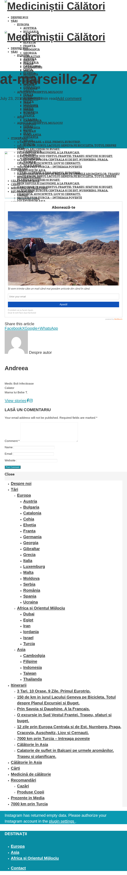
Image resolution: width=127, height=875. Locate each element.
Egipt (27, 130)
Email (8, 453)
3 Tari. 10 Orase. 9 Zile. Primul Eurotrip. (48, 142)
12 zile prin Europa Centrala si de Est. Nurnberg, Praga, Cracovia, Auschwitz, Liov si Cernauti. (62, 161)
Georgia (30, 53)
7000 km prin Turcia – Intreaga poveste (49, 166)
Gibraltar (31, 56)
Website (10, 460)
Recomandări (23, 780)
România (30, 112)
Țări (14, 21)
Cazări (23, 786)
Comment (12, 441)
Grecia (28, 91)
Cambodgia (34, 655)
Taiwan (29, 673)
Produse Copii (30, 792)
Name (9, 447)
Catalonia (32, 66)
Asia (20, 148)
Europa (23, 24)
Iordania (30, 137)
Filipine (30, 661)
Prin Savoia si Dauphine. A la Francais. (48, 152)
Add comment (69, 98)
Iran (27, 133)
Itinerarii (19, 138)
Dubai (28, 126)
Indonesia (32, 667)
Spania (29, 116)
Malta (28, 101)
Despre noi (19, 17)
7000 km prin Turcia (29, 804)
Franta (29, 46)
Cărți (15, 768)
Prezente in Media (27, 798)
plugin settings (62, 821)
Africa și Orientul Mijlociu (40, 92)
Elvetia (29, 525)
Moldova (30, 105)
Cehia (28, 69)
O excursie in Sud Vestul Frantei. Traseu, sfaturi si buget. (65, 156)
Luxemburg (34, 566)
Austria (30, 28)
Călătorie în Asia (31, 201)
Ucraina (30, 119)
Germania (31, 49)
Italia (28, 94)
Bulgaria (31, 62)
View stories (15, 400)
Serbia (28, 109)
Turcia (29, 144)
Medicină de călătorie (31, 774)
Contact (18, 868)
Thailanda (32, 134)
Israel (28, 141)
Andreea (30, 98)
